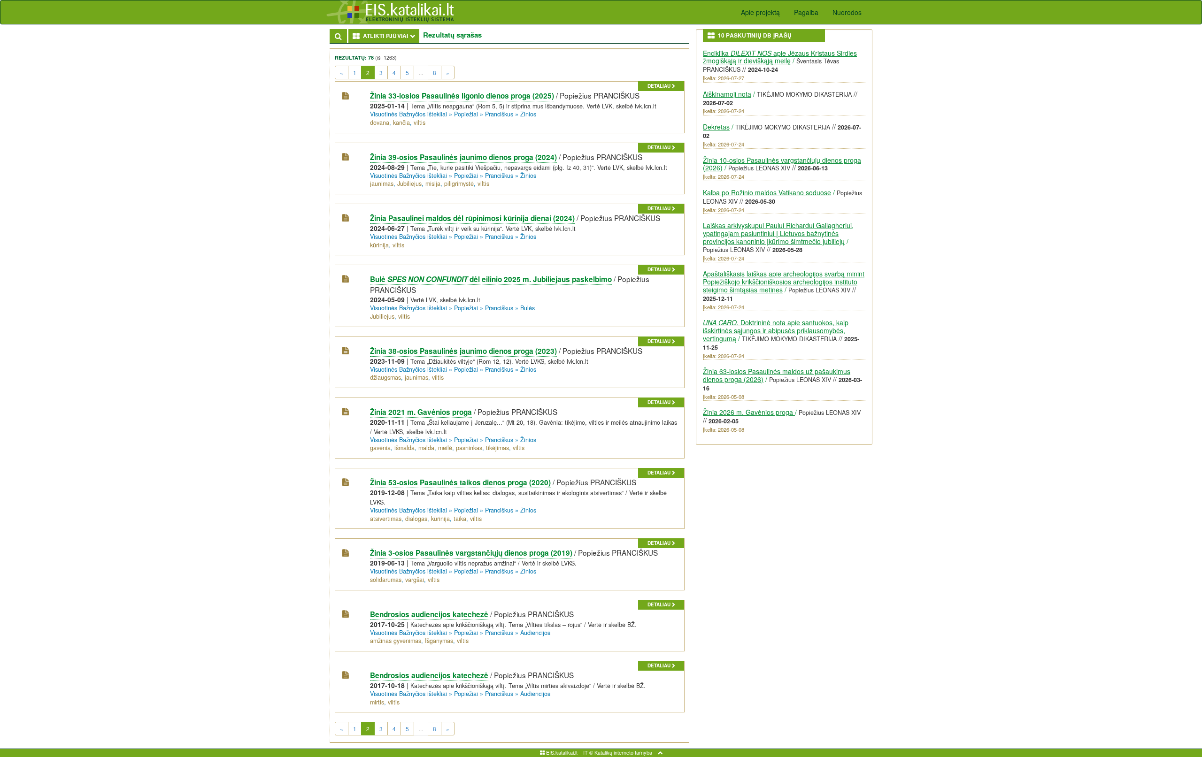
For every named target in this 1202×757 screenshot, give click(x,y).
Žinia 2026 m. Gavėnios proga (749, 412)
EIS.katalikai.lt (561, 752)
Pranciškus (499, 114)
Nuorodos (847, 12)
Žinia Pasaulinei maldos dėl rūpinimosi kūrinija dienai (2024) (472, 218)
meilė (445, 447)
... (421, 72)
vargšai (414, 579)
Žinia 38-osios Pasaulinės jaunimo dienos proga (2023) (463, 351)
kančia (401, 122)
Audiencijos (535, 632)
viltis (419, 122)
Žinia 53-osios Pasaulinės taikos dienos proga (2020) (460, 482)
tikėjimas (497, 447)
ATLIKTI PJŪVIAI (389, 35)
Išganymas (439, 640)
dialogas (416, 518)
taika (460, 518)
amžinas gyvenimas (395, 640)
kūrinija (379, 245)
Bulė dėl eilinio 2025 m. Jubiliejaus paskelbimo (491, 279)
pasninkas (469, 447)
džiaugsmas (385, 377)
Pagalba (806, 12)
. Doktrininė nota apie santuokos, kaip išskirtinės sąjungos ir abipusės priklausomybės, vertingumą (775, 330)
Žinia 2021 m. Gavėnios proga (421, 412)
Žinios (528, 114)
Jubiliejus (409, 183)
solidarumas (385, 579)
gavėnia (380, 447)
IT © (588, 752)
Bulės (527, 308)
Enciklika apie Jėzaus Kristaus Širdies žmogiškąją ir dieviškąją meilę (780, 57)
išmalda (404, 447)
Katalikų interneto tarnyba (623, 752)
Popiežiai (466, 114)
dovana (379, 122)
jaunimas (381, 183)
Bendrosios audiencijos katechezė (429, 614)
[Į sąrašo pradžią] (660, 752)
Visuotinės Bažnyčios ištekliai (408, 114)
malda (426, 447)
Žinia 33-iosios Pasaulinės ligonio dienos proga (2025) (462, 96)
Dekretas (716, 126)
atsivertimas (385, 518)
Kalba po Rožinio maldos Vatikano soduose (767, 192)
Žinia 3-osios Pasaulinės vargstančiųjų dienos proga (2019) (471, 553)
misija (432, 183)
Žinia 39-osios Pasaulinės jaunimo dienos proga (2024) (463, 157)
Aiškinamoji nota (727, 94)
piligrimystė (459, 183)
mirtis (377, 702)
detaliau (659, 86)
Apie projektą (760, 12)
